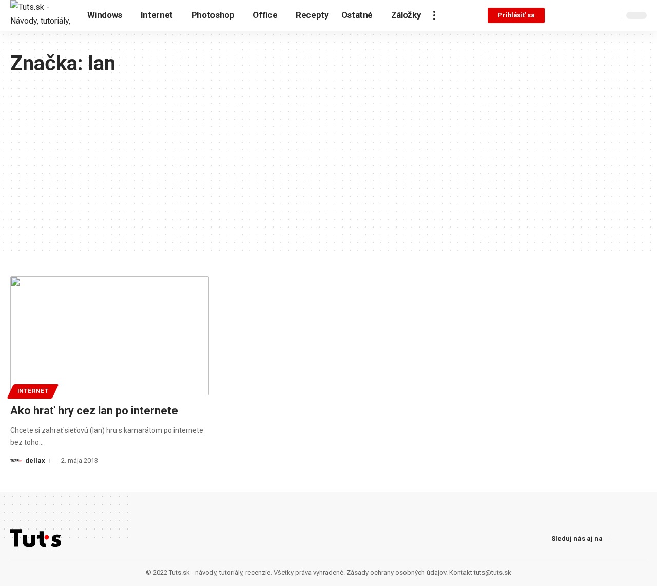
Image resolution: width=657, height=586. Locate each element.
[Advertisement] (328, 153)
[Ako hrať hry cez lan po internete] (109, 335)
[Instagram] (583, 15)
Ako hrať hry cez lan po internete (94, 410)
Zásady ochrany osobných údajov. (397, 572)
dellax (35, 460)
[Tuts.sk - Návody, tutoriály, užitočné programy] (40, 15)
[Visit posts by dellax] (16, 460)
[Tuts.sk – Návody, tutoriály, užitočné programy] (35, 538)
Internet (33, 390)
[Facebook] (560, 15)
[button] (434, 15)
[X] (571, 15)
